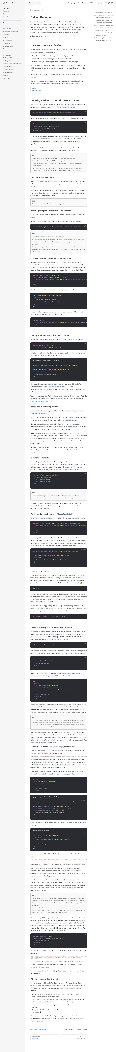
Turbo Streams (46, 908)
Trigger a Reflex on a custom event (104, 17)
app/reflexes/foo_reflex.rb (41, 830)
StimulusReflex (11, 3)
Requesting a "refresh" (102, 35)
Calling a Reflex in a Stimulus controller (103, 25)
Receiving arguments (101, 30)
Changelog (71, 3)
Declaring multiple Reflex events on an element (104, 20)
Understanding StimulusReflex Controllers (103, 38)
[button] (12, 8)
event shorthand (45, 204)
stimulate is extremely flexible (104, 27)
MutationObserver (52, 158)
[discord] (112, 3)
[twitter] (109, 3)
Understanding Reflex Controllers (41, 401)
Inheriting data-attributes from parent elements (104, 22)
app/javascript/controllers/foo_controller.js (46, 360)
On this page (36, 10)
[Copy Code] (84, 113)
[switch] (100, 3)
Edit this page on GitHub (40, 1029)
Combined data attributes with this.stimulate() (104, 33)
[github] (105, 3)
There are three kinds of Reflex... (103, 12)
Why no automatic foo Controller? (104, 40)
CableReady (82, 3)
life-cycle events (64, 712)
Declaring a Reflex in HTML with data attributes (103, 15)
